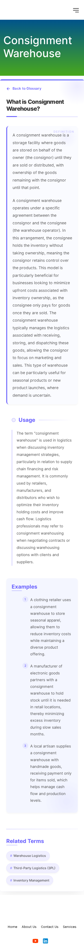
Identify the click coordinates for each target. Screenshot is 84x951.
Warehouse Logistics (29, 856)
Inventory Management (31, 880)
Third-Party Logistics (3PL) (34, 868)
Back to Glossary (27, 88)
